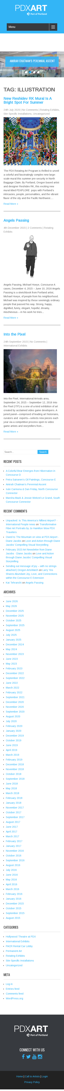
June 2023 (12, 658)
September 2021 (15, 697)
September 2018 (15, 778)
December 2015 (15, 903)
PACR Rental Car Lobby (19, 946)
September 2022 (15, 678)
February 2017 (14, 841)
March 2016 (12, 889)
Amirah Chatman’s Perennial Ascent (26, 484)
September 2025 (15, 625)
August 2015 (13, 918)
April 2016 (11, 884)
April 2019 (11, 750)
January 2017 (13, 846)
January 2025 (13, 639)
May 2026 (11, 606)
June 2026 (12, 601)
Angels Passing (16, 220)
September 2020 (15, 711)
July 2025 (11, 634)
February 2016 (14, 894)
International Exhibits (15, 345)
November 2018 (15, 769)
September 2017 (15, 817)
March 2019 (12, 754)
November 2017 (15, 807)
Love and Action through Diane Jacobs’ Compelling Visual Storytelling (30, 557)
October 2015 (13, 908)
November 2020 (15, 706)
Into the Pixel (14, 334)
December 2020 (15, 702)
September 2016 (15, 860)
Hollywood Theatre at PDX (21, 936)
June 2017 (12, 826)
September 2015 (15, 913)
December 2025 (15, 610)
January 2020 (13, 730)
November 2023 (15, 654)
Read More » (11, 203)
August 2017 (13, 822)
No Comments (30, 109)
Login (45, 1076)
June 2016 (12, 874)
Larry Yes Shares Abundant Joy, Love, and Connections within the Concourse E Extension (31, 574)
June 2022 (12, 682)
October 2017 (13, 812)
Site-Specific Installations (18, 113)
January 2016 (13, 898)
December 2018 (15, 764)
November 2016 (15, 850)
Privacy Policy (32, 1082)
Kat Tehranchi (14, 582)
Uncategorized (41, 113)
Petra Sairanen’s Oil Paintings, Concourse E (31, 479)
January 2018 (13, 802)
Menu (12, 26)
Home (19, 1076)
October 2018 (13, 774)
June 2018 (12, 783)
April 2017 (11, 831)
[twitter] (28, 1056)
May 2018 (11, 788)
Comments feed (14, 993)
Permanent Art (14, 951)
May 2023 (11, 663)
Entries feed (12, 988)
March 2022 (12, 687)
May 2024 (11, 649)
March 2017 (12, 836)
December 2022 (15, 673)
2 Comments (35, 227)
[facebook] (23, 1056)
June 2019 (12, 745)
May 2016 (11, 879)
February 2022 (14, 692)
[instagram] (40, 1056)
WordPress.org (14, 998)
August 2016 (13, 865)
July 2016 (11, 870)
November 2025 (15, 615)
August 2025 (13, 630)
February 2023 (14, 668)
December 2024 (15, 644)
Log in (9, 984)
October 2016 (13, 855)
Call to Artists (32, 1076)
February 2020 (14, 726)
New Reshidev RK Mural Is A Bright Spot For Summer (28, 100)
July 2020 (11, 721)
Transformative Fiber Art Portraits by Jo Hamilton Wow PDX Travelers (31, 528)
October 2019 (13, 740)
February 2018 (14, 798)
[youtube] (34, 1056)
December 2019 (15, 735)
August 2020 (13, 716)
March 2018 (12, 793)
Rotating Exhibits (49, 109)
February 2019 (14, 759)
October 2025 (13, 620)
